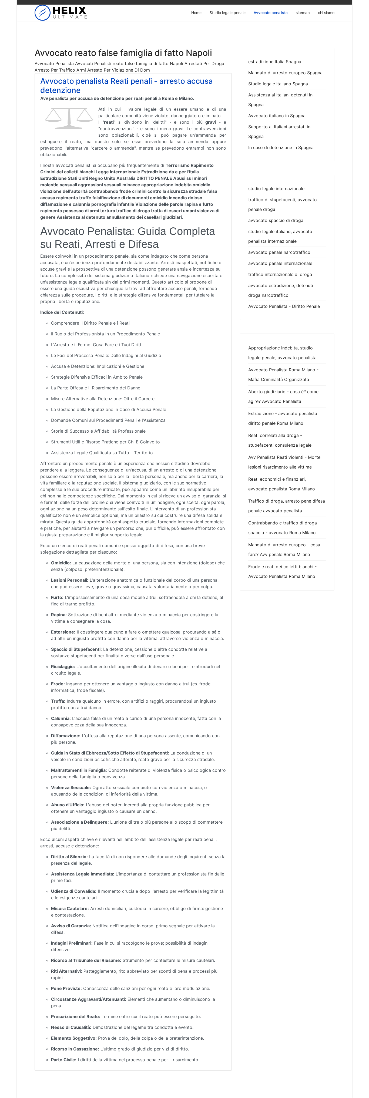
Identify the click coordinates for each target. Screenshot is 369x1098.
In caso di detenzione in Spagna (281, 147)
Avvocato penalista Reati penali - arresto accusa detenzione (126, 85)
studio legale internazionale (276, 188)
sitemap (303, 12)
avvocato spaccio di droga (275, 220)
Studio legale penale (228, 12)
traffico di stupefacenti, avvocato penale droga (282, 204)
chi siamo (326, 12)
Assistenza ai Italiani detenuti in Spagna (280, 99)
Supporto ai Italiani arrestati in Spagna (279, 131)
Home (196, 12)
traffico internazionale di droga (280, 274)
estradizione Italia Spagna (274, 61)
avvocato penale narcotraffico (279, 252)
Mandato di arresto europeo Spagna (285, 72)
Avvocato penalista (271, 12)
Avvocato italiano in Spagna (277, 115)
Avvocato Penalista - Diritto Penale (284, 306)
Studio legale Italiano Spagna (278, 83)
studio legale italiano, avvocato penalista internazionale (280, 236)
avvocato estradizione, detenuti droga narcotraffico (280, 290)
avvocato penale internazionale (280, 263)
